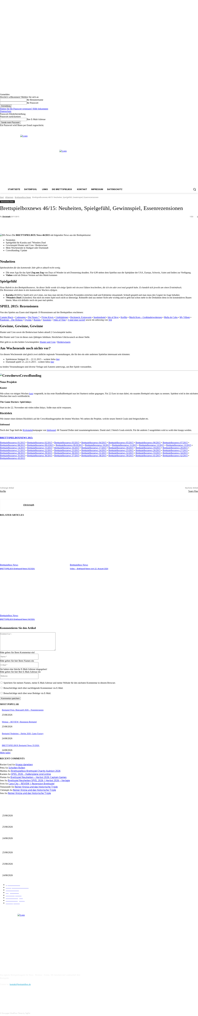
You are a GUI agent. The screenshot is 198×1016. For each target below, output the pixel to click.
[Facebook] (184, 128)
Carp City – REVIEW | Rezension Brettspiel (31, 783)
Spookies (47, 320)
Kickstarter (28, 430)
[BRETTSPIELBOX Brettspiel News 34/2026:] (33, 593)
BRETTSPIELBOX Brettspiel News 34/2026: (17, 619)
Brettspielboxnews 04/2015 (93, 442)
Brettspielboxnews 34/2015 (175, 453)
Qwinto (28, 320)
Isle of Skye (113, 317)
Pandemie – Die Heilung (11, 320)
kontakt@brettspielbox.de (20, 984)
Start (2, 197)
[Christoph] (11, 504)
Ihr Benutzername (35, 100)
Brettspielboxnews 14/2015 (12, 448)
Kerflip (124, 317)
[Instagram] (188, 128)
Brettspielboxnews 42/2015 (175, 455)
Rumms (37, 320)
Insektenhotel (99, 317)
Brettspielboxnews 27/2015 (175, 450)
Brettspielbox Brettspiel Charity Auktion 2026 (35, 770)
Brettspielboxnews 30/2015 (66, 453)
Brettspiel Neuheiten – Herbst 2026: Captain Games (38, 777)
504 (110, 320)
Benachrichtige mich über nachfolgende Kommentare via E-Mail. (33, 688)
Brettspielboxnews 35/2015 (12, 455)
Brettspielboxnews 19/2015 (148, 448)
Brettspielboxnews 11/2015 (124, 445)
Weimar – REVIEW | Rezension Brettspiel (19, 722)
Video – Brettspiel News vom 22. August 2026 (89, 569)
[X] (192, 128)
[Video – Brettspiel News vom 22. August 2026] (103, 542)
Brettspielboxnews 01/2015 (12, 442)
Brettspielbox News (23, 197)
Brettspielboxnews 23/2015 (66, 450)
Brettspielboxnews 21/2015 (12, 450)
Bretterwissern (63, 342)
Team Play (193, 491)
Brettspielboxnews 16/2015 (66, 448)
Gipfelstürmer (62, 317)
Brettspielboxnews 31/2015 (93, 453)
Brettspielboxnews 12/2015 (151, 445)
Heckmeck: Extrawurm (80, 317)
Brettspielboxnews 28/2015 (12, 453)
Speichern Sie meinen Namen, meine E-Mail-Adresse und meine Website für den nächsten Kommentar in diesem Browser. (59, 683)
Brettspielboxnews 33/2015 (148, 453)
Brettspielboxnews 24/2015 (93, 450)
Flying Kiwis (47, 317)
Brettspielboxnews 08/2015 (12, 445)
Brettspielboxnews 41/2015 (148, 455)
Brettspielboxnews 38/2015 (93, 455)
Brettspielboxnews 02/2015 (39, 442)
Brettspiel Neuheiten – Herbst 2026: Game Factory (22, 734)
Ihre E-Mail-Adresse (36, 119)
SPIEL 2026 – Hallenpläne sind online (31, 774)
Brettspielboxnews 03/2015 (66, 442)
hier (58, 359)
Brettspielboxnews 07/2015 (175, 442)
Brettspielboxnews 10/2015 (97, 445)
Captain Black (6, 317)
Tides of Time (59, 320)
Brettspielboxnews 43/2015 (12, 458)
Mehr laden (5, 752)
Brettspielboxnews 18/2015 (120, 448)
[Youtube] (196, 128)
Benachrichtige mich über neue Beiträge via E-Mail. (27, 693)
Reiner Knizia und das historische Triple (36, 786)
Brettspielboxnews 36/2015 (39, 455)
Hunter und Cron (48, 342)
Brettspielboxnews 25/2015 (120, 450)
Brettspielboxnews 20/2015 (175, 448)
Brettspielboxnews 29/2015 (39, 453)
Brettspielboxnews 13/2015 (178, 445)
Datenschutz (5, 111)
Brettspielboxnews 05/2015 (120, 442)
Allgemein (9, 197)
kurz (31, 393)
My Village (185, 317)
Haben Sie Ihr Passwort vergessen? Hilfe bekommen (24, 109)
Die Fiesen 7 (33, 317)
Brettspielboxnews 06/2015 (148, 442)
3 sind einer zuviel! (76, 320)
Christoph (6, 216)
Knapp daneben (24, 764)
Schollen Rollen (17, 767)
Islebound (51, 430)
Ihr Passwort (32, 103)
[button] (194, 189)
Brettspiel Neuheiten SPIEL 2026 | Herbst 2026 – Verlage (39, 780)
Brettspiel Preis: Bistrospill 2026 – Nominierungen (22, 710)
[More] (65, 224)
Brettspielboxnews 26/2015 (148, 450)
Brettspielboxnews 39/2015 (120, 455)
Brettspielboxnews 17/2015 (93, 448)
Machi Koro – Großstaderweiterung (145, 317)
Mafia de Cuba (171, 317)
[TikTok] (18, 998)
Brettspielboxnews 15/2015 (39, 448)
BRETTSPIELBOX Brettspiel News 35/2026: (17, 569)
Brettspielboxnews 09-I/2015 (40, 445)
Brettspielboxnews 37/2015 (66, 455)
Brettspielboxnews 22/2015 (39, 450)
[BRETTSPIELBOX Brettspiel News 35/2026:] (33, 542)
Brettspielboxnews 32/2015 (120, 453)
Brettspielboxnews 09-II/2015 (69, 445)
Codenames (20, 317)
